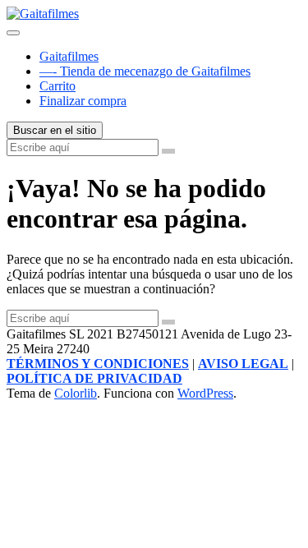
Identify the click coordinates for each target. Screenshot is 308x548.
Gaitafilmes (69, 56)
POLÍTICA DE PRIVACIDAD (94, 378)
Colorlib (75, 393)
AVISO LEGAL (243, 364)
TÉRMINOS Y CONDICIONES (98, 364)
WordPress (205, 393)
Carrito (57, 86)
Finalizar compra (82, 101)
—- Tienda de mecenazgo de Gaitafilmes (145, 71)
